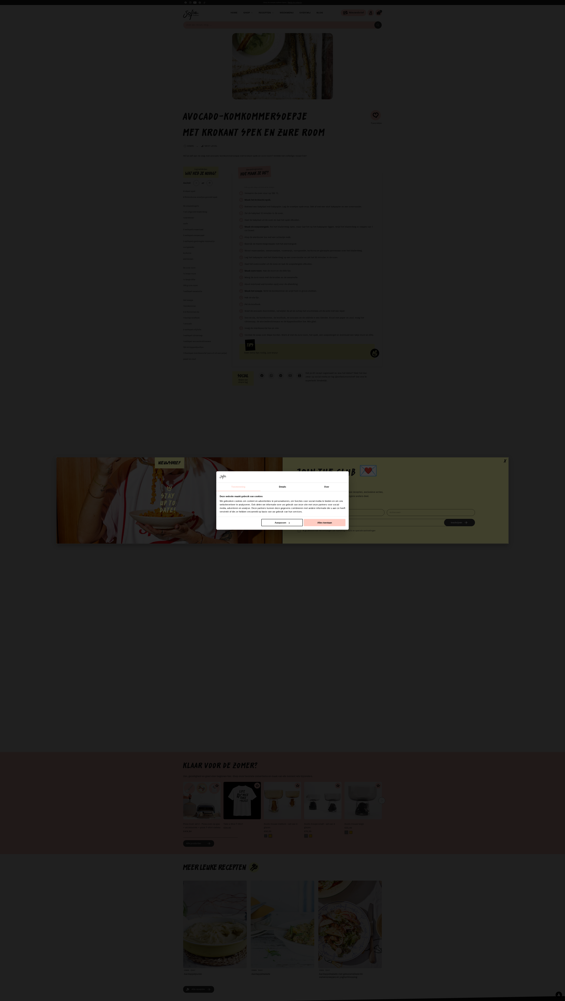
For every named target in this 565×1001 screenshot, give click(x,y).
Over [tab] (326, 486)
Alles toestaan (324, 522)
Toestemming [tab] (238, 486)
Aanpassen (280, 522)
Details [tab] (282, 486)
